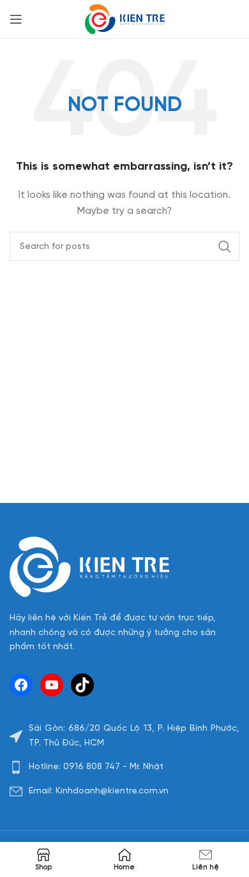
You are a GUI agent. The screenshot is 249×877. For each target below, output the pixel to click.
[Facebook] (21, 684)
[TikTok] (82, 684)
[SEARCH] (224, 246)
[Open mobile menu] (16, 19)
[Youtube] (51, 684)
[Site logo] (125, 19)
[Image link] (89, 567)
